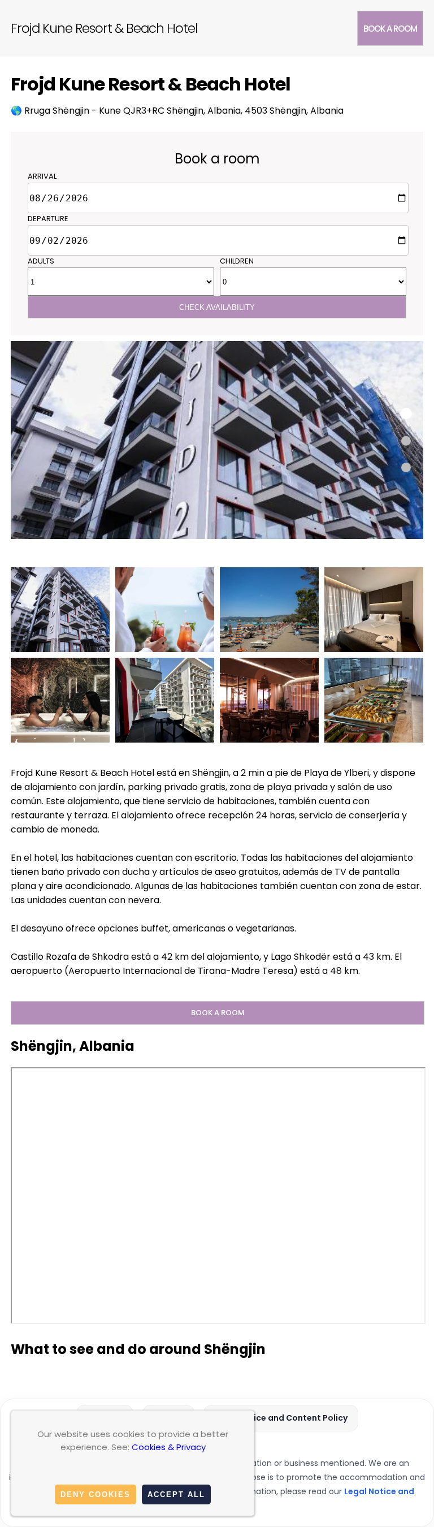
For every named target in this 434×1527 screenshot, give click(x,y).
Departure (48, 218)
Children (237, 261)
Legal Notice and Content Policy (281, 1418)
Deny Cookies (95, 1494)
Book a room (390, 28)
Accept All (176, 1494)
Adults (41, 261)
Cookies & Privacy (169, 1447)
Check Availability (217, 307)
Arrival (42, 176)
